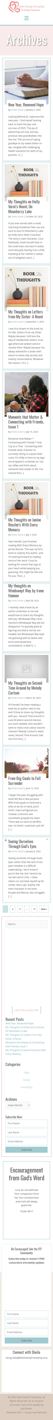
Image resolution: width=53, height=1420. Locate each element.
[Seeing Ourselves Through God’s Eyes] (26, 869)
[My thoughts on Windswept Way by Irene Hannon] (26, 617)
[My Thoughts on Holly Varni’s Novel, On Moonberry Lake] (26, 213)
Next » (44, 909)
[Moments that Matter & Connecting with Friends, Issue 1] (26, 425)
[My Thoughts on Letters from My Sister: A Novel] (26, 317)
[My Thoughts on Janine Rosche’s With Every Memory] (26, 531)
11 (34, 909)
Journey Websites (37, 1412)
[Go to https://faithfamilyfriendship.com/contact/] (26, 1355)
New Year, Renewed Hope (19, 1023)
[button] (26, 1010)
